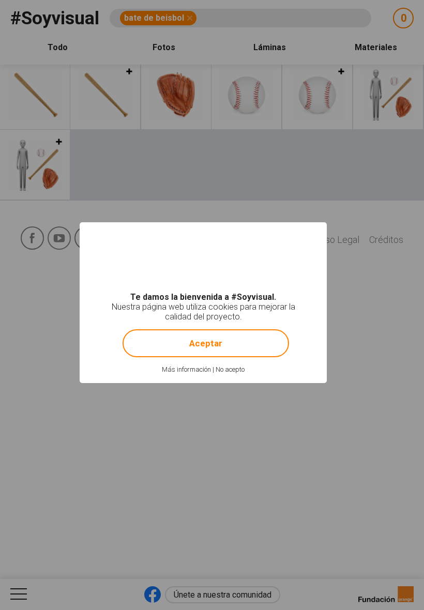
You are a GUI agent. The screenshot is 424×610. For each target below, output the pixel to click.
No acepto (230, 369)
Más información (186, 369)
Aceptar (205, 343)
